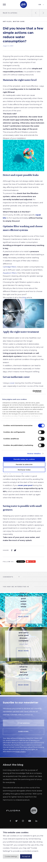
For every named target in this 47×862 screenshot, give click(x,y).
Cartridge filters (9, 267)
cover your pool (25, 485)
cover (12, 383)
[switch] (41, 432)
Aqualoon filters (10, 273)
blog (24, 297)
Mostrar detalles (34, 453)
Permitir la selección (24, 464)
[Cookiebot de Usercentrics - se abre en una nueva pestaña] (35, 391)
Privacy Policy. (20, 751)
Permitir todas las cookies (24, 459)
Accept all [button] (26, 856)
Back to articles (10, 13)
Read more (23, 616)
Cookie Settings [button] (11, 856)
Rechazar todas (24, 470)
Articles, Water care (14, 21)
